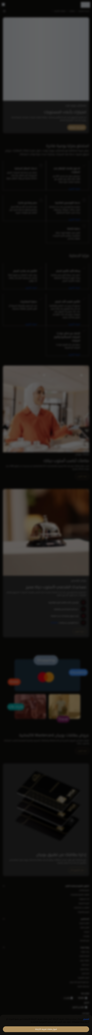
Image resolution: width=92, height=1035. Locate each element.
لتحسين (86, 1019)
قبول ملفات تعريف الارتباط (46, 1029)
